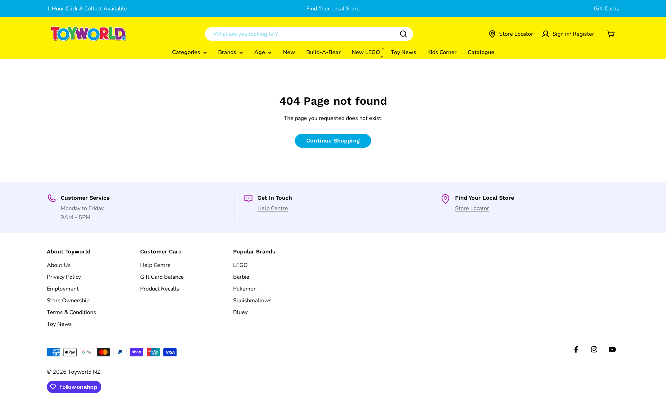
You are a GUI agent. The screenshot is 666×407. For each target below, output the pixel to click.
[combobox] (309, 34)
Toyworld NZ (84, 372)
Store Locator (472, 208)
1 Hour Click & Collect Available (87, 8)
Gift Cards (606, 8)
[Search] (403, 34)
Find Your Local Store (333, 8)
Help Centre (272, 208)
